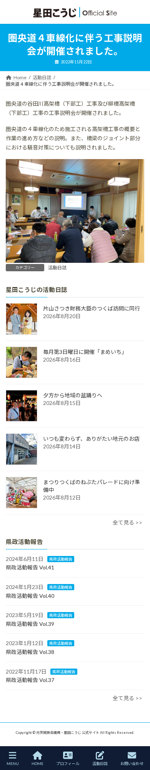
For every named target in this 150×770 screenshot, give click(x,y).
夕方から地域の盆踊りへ (72, 395)
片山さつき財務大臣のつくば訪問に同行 (91, 308)
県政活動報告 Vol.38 (30, 652)
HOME (37, 763)
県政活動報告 (60, 559)
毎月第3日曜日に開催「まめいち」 (85, 351)
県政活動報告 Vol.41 (30, 567)
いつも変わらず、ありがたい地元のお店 (91, 438)
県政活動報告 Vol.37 (30, 680)
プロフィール (67, 763)
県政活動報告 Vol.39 (30, 624)
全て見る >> (127, 522)
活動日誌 (57, 267)
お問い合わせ (131, 763)
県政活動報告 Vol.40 (30, 595)
